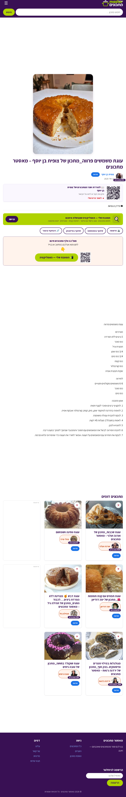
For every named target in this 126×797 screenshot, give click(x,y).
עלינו (37, 746)
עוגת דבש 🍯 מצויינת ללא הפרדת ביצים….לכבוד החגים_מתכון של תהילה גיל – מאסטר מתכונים (63, 601)
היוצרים (78, 751)
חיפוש (9, 12)
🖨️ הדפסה (115, 230)
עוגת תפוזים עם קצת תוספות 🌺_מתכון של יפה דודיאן (104, 597)
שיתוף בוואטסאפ (95, 230)
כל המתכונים (75, 746)
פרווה (95, 174)
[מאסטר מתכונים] (112, 3)
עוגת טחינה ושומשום (67, 532)
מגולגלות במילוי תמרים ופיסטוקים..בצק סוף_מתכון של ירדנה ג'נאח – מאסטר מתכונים (105, 669)
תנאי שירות (35, 761)
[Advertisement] (63, 48)
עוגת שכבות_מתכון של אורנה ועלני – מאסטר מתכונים (107, 535)
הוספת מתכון (75, 756)
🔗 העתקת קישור (51, 230)
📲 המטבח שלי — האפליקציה (56, 257)
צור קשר (36, 751)
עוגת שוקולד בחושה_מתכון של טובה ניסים (63, 665)
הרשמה (115, 782)
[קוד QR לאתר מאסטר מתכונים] (85, 257)
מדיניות (36, 756)
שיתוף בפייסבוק (73, 230)
